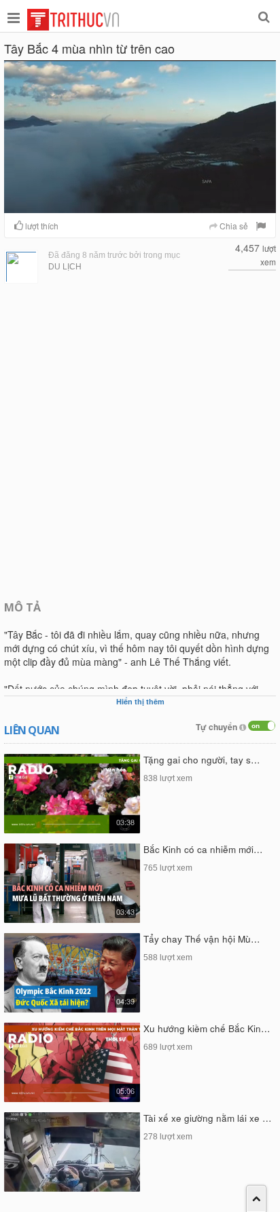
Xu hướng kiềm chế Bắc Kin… (206, 1028)
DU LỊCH (65, 266)
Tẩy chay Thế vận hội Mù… (201, 938)
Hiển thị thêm (140, 701)
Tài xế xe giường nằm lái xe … (207, 1118)
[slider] (138, 203)
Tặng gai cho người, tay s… (201, 759)
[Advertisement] (140, 440)
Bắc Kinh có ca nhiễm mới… (203, 849)
